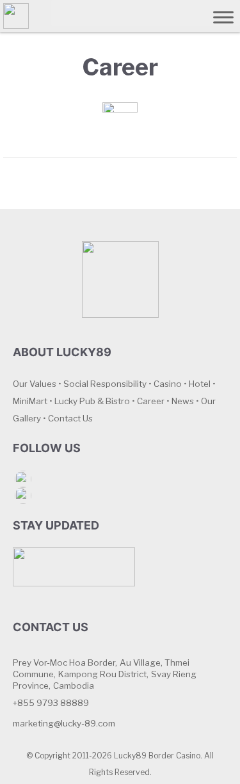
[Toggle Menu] (223, 17)
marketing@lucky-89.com (64, 723)
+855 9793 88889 (51, 703)
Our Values (34, 384)
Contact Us (70, 418)
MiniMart (30, 401)
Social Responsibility (105, 384)
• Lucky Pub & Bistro (89, 401)
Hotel (200, 384)
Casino (168, 384)
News (183, 401)
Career (150, 401)
